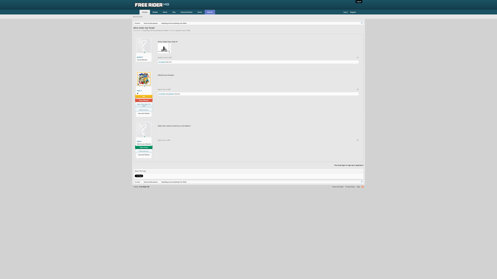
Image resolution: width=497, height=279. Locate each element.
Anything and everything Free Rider (155, 30)
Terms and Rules (337, 187)
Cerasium (162, 62)
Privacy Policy (350, 187)
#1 (358, 57)
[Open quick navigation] (362, 23)
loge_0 (139, 90)
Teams (200, 12)
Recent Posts (137, 17)
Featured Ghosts (186, 12)
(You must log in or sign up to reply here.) (349, 165)
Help (358, 187)
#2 (358, 89)
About (165, 12)
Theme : (141, 187)
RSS (363, 187)
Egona (139, 141)
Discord (210, 12)
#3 (358, 140)
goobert (179, 30)
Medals (155, 12)
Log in (359, 1)
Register (353, 12)
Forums (144, 12)
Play (173, 12)
